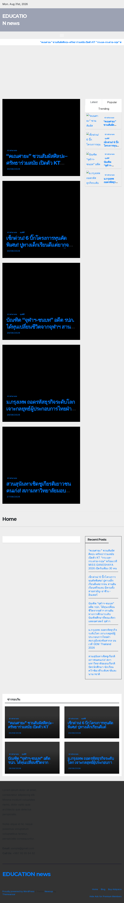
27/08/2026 (13, 496)
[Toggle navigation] (62, 35)
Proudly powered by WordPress (18, 891)
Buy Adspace (115, 889)
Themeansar (8, 894)
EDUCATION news (26, 874)
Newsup (49, 891)
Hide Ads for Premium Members (106, 896)
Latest (94, 102)
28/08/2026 (13, 333)
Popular (112, 102)
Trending (103, 108)
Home (95, 889)
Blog (103, 889)
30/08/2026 (13, 169)
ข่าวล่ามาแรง (12, 150)
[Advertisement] (62, 69)
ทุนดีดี (22, 232)
